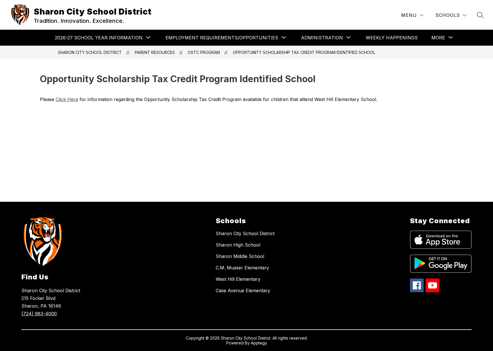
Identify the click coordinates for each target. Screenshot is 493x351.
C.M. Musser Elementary (242, 268)
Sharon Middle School (240, 256)
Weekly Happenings (392, 38)
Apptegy (259, 342)
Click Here (67, 99)
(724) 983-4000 (39, 313)
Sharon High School (238, 245)
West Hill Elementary (238, 279)
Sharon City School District (90, 52)
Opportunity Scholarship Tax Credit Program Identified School (304, 52)
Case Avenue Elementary (243, 290)
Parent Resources (155, 52)
